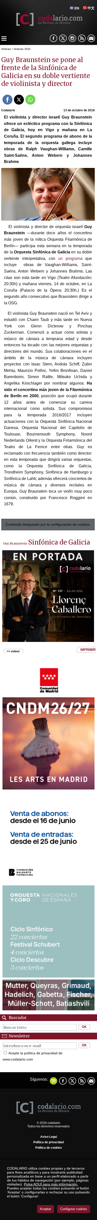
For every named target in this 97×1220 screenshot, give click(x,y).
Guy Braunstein (15, 543)
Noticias (6, 48)
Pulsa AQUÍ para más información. (51, 1184)
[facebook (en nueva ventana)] (53, 38)
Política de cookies (48, 1147)
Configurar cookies (73, 1209)
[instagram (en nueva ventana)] (72, 38)
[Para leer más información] (48, 596)
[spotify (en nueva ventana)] (53, 1081)
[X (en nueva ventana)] (63, 38)
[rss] (82, 38)
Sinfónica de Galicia (59, 542)
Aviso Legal (48, 1137)
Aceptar (45, 1209)
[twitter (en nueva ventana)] (72, 1081)
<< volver (13, 651)
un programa (70, 258)
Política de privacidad (48, 1142)
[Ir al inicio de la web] (49, 24)
